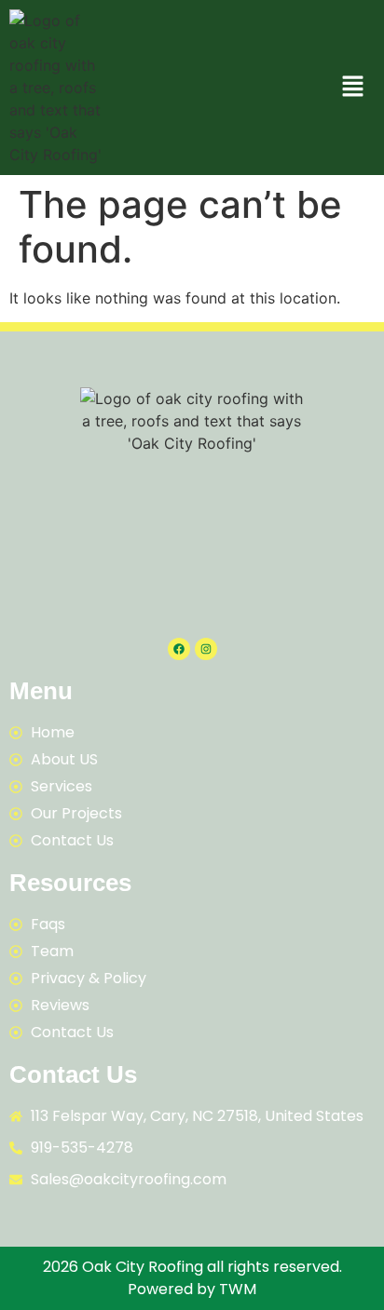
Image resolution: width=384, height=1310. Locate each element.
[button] (353, 87)
